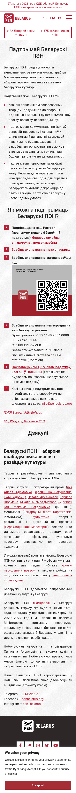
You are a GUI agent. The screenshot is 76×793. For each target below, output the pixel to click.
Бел (45, 18)
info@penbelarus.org (57, 403)
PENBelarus (29, 694)
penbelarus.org (33, 699)
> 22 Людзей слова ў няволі (21, 32)
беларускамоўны (46, 238)
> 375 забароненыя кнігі (55, 32)
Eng (53, 18)
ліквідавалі (41, 603)
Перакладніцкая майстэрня (26, 527)
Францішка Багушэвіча (53, 492)
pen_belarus (32, 704)
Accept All (38, 785)
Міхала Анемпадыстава (38, 502)
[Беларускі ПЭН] (17, 18)
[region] (38, 770)
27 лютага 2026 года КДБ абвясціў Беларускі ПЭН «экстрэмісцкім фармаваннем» (38, 5)
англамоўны (21, 242)
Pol (61, 18)
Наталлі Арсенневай (43, 497)
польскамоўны (45, 242)
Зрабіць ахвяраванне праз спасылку (41, 249)
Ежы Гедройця (15, 497)
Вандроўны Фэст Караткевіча (48, 512)
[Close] (72, 750)
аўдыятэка (41, 517)
